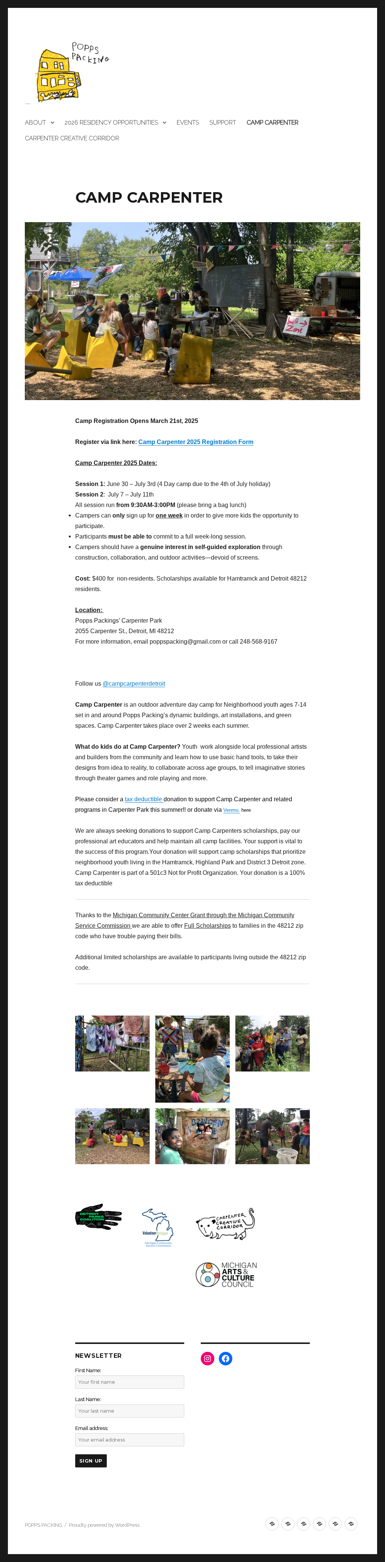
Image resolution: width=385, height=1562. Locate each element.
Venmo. (231, 810)
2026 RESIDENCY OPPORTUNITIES (111, 122)
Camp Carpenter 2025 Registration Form (195, 442)
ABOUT (35, 122)
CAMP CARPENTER (273, 122)
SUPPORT (222, 122)
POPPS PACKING (43, 1525)
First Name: (88, 1370)
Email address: (91, 1428)
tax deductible (144, 799)
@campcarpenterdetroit (134, 683)
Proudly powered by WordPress (104, 1525)
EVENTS (188, 122)
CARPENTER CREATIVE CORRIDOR (72, 138)
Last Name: (88, 1399)
